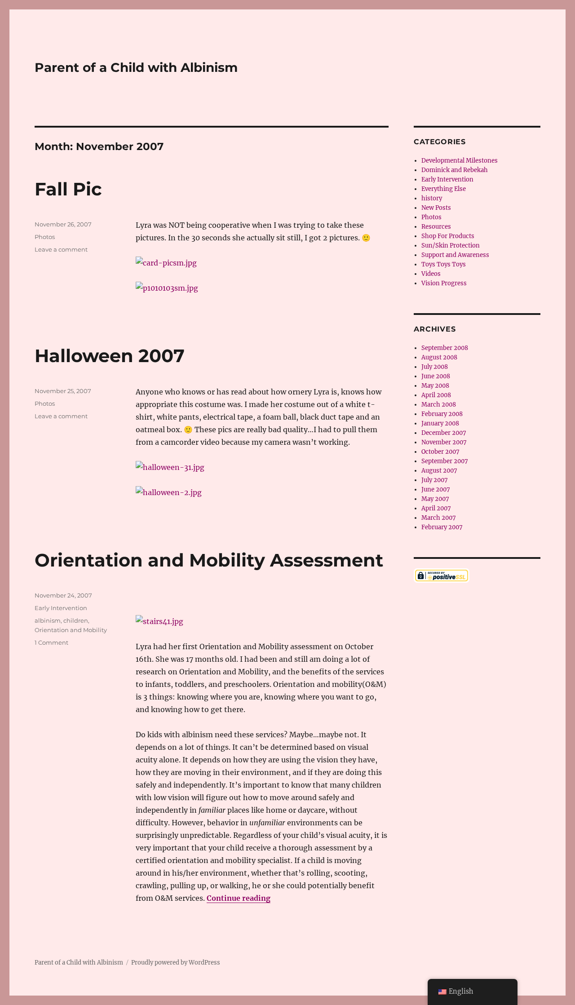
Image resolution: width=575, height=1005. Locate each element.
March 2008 (438, 404)
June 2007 (435, 489)
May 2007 (435, 499)
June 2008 (435, 376)
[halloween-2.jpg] (262, 492)
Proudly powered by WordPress (175, 962)
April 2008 (436, 395)
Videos (431, 274)
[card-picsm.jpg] (262, 263)
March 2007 (438, 518)
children (75, 620)
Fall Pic (68, 189)
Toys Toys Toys (443, 264)
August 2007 (439, 470)
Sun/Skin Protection (450, 245)
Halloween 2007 (110, 356)
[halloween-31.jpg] (262, 467)
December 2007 (443, 433)
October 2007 (440, 452)
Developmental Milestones (459, 160)
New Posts (436, 208)
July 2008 (434, 367)
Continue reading (238, 898)
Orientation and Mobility (71, 629)
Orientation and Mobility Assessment (209, 560)
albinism (48, 620)
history (431, 198)
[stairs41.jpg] (262, 621)
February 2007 (442, 527)
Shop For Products (447, 236)
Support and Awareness (455, 255)
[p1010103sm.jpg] (262, 288)
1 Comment (51, 642)
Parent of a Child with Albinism (136, 67)
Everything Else (443, 189)
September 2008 (444, 348)
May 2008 (435, 386)
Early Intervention (61, 607)
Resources (436, 226)
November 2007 (444, 442)
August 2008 (439, 357)
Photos (45, 236)
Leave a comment (61, 249)
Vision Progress (444, 283)
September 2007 (444, 461)
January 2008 (440, 423)
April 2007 (436, 508)
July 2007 (434, 480)
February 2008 (442, 414)
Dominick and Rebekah (454, 170)
